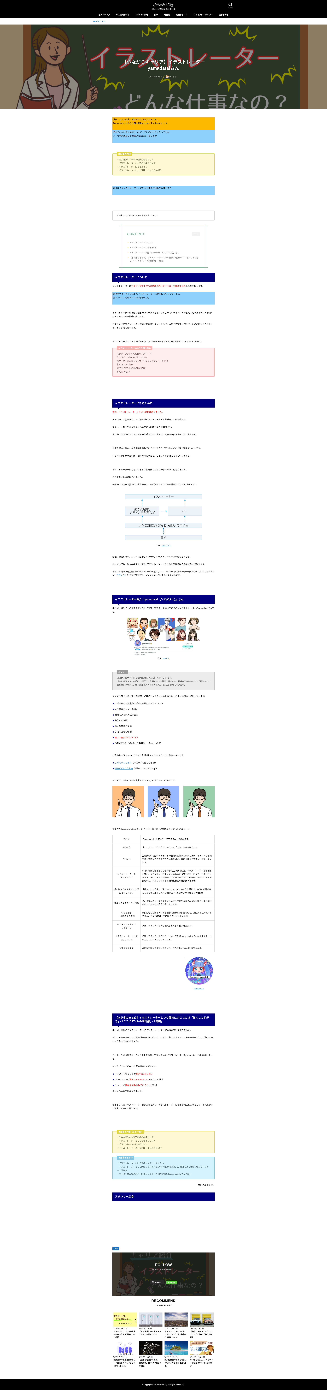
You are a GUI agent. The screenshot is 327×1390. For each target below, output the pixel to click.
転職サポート (181, 15)
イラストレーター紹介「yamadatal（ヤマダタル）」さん (154, 253)
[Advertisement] (163, 1221)
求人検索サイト (123, 15)
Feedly (171, 1282)
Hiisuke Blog (161, 1385)
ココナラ (120, 575)
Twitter (158, 1282)
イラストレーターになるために (143, 248)
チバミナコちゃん (123, 763)
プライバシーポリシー (203, 15)
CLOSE (195, 234)
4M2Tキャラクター (124, 768)
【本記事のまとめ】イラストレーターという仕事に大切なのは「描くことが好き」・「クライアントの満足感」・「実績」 (164, 259)
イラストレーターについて (141, 243)
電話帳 (167, 15)
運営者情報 (223, 15)
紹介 (156, 15)
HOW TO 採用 (142, 15)
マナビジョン (165, 545)
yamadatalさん (199, 988)
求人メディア (104, 15)
